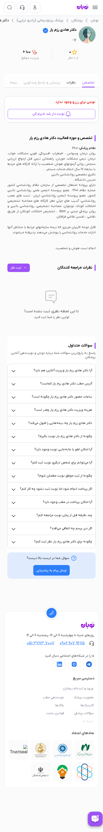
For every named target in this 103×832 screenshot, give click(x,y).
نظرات (71, 82)
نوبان (95, 20)
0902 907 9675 (72, 643)
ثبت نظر (19, 268)
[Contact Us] (22, 7)
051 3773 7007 (40, 643)
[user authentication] (35, 7)
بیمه (13, 82)
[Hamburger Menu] (95, 7)
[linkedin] (59, 664)
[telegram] (89, 664)
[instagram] (74, 664)
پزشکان (77, 20)
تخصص (88, 82)
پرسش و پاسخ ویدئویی (42, 82)
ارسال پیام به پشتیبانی (51, 570)
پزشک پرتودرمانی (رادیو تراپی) (40, 20)
